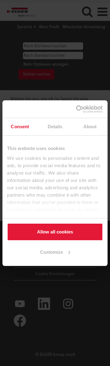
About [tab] (90, 126)
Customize (51, 252)
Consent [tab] (20, 126)
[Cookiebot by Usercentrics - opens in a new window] (77, 109)
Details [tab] (55, 126)
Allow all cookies (55, 231)
